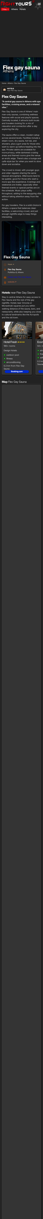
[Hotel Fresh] (17, 331)
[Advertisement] (21, 34)
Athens (14, 9)
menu (39, 4)
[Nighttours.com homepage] (18, 3)
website (12, 282)
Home (4, 83)
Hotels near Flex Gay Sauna (19, 277)
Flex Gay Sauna (20, 83)
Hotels (23, 9)
